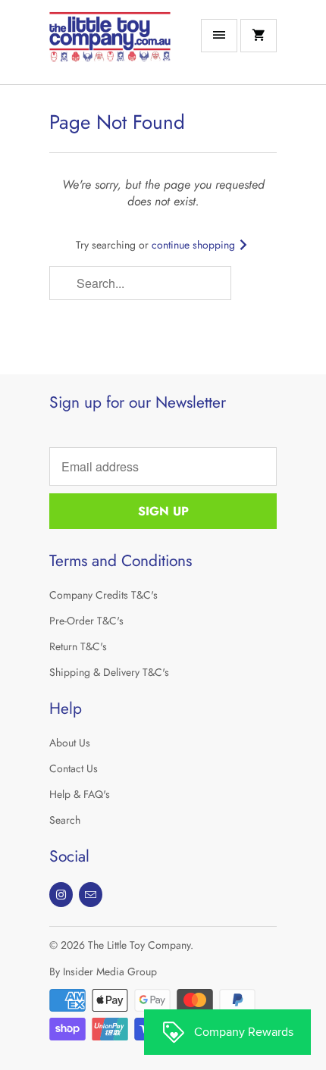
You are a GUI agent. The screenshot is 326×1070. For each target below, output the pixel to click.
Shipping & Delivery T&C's (109, 672)
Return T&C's (78, 646)
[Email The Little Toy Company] (90, 894)
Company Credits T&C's (103, 594)
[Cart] (258, 35)
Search (64, 820)
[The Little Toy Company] (110, 47)
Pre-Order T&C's (86, 620)
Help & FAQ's (79, 794)
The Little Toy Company (139, 945)
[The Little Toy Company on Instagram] (61, 894)
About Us (69, 742)
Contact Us (73, 768)
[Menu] (219, 35)
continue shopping (195, 244)
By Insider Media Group (103, 971)
